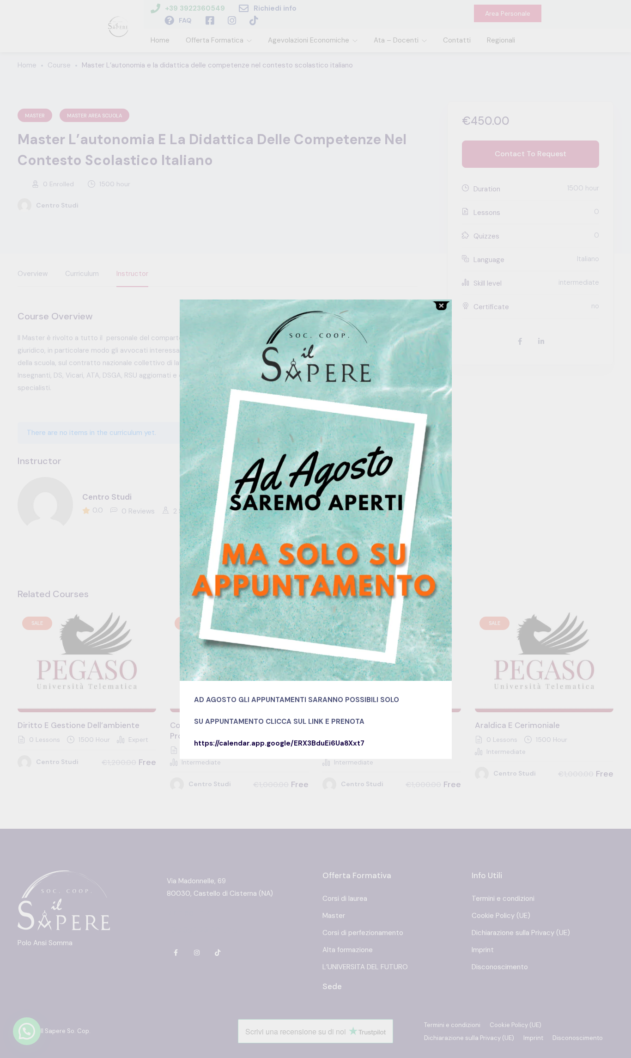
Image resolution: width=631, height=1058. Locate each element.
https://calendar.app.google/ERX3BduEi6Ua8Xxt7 (279, 743)
